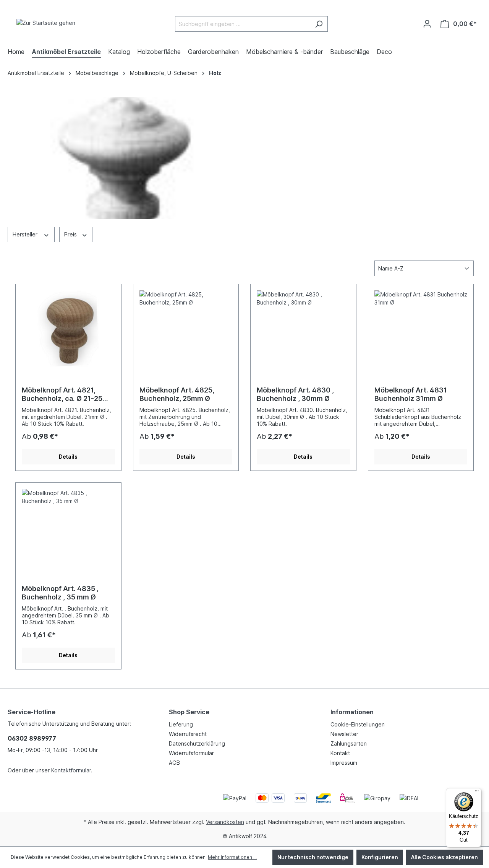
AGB (174, 762)
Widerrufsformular (191, 753)
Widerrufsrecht (188, 734)
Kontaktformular (71, 770)
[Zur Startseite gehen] (46, 22)
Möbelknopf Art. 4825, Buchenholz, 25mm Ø (176, 394)
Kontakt (340, 753)
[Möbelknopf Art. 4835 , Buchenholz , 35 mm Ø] (68, 527)
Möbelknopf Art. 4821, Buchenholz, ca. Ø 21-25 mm (62, 394)
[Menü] (476, 792)
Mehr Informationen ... (232, 857)
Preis (71, 234)
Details (68, 456)
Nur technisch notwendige (312, 857)
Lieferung (181, 724)
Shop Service (189, 712)
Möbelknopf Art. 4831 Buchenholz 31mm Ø (410, 394)
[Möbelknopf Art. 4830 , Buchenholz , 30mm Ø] (303, 328)
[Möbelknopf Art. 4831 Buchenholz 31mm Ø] (421, 328)
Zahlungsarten (348, 743)
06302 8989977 (32, 738)
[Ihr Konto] (427, 23)
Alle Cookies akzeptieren (444, 857)
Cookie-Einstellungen (357, 724)
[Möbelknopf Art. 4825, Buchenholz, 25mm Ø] (186, 328)
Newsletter (344, 734)
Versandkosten (225, 822)
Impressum (343, 762)
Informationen (352, 712)
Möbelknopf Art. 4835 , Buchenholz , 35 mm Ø (60, 593)
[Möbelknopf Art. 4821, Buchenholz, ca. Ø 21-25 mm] (68, 328)
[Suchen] (319, 24)
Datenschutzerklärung (197, 743)
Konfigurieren (379, 857)
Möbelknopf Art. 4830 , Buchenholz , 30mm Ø (295, 394)
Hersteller (26, 234)
